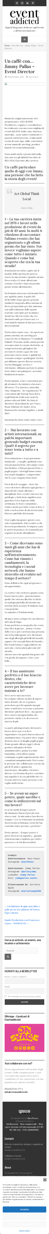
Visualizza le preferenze (24, 1224)
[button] (45, 1179)
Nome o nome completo (16, 976)
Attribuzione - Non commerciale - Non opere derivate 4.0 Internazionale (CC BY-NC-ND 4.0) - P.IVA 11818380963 (24, 1127)
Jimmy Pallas (27, 875)
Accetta (24, 1209)
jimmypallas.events (26, 878)
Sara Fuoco (34, 77)
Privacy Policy (24, 1231)
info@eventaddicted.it (16, 1092)
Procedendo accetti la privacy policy (24, 996)
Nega (24, 1216)
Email (7, 986)
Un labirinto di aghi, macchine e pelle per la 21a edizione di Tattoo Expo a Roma (22, 909)
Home (7, 45)
